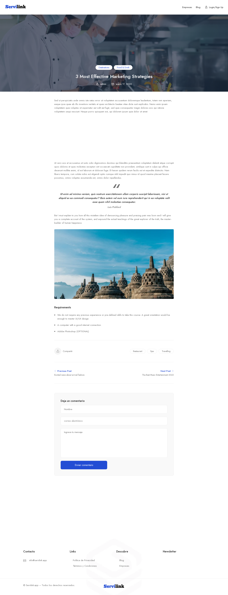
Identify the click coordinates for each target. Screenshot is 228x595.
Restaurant (137, 351)
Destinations (104, 67)
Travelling (166, 351)
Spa (152, 351)
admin (103, 84)
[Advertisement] (114, 138)
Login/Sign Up (216, 7)
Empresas (187, 7)
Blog (198, 7)
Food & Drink (123, 67)
